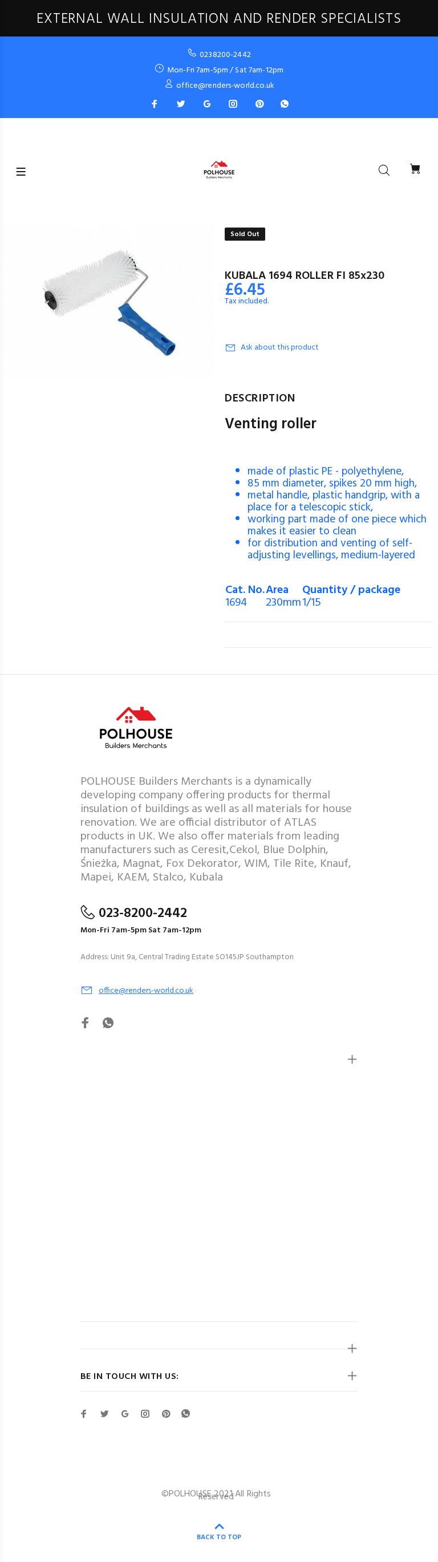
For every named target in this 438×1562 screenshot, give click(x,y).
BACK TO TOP (219, 1537)
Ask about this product (280, 347)
